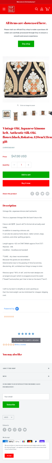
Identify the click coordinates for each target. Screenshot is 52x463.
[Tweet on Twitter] (42, 194)
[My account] (41, 9)
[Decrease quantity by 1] (14, 165)
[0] (47, 9)
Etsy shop (26, 44)
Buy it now (26, 183)
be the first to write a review (26, 340)
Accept (9, 455)
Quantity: (6, 165)
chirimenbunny (9, 147)
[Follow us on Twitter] (9, 430)
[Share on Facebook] (32, 194)
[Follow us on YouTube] (25, 430)
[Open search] (36, 9)
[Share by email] (47, 194)
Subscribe (11, 404)
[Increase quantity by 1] (28, 165)
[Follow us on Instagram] (15, 430)
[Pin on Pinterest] (37, 194)
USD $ (6, 417)
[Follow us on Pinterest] (20, 430)
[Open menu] (4, 9)
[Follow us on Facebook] (4, 430)
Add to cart (26, 175)
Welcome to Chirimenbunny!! (26, 2)
